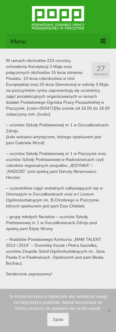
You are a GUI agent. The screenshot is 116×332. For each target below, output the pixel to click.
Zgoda (58, 319)
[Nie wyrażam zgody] (109, 311)
